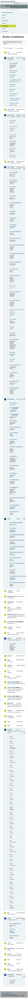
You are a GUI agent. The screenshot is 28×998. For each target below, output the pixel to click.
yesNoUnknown (14, 388)
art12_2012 (10, 58)
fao (8, 632)
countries (14, 134)
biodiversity (10, 399)
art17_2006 (10, 115)
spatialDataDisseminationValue (14, 576)
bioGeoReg (14, 180)
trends (13, 155)
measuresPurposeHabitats (14, 245)
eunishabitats (14, 432)
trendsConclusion (14, 365)
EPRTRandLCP (11, 614)
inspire (9, 710)
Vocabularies (5, 26)
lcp (8, 912)
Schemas (4, 23)
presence (14, 84)
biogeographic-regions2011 (14, 415)
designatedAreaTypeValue (14, 534)
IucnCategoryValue (14, 557)
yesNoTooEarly (14, 381)
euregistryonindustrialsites (11, 621)
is (12, 831)
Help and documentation (7, 12)
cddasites (14, 528)
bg (12, 756)
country (13, 980)
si (12, 891)
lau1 (8, 721)
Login (16, 3)
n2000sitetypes (14, 479)
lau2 (8, 725)
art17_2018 (10, 167)
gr (12, 812)
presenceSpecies (14, 300)
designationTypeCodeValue (14, 546)
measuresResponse (14, 262)
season (13, 89)
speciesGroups (14, 935)
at (12, 741)
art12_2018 (10, 109)
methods (14, 141)
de (12, 774)
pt (12, 873)
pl (12, 868)
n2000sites (14, 473)
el (12, 788)
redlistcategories (14, 505)
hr (12, 817)
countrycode (14, 63)
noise (9, 943)
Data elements (5, 20)
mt (12, 859)
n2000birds (14, 456)
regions (13, 569)
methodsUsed (14, 268)
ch (12, 760)
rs (12, 882)
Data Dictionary (13, 9)
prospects (14, 319)
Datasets (4, 15)
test (8, 959)
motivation (14, 439)
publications (11, 948)
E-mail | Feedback (6, 993)
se (12, 887)
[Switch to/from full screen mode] (19, 3)
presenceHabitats (14, 291)
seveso (9, 954)
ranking (13, 332)
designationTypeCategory (14, 540)
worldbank (10, 974)
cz (12, 770)
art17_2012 (10, 161)
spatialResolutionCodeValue (14, 582)
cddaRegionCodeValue (14, 522)
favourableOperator (14, 202)
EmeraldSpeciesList (14, 427)
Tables (3, 18)
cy (12, 765)
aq (8, 52)
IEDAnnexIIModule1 (11, 682)
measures (14, 224)
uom (8, 963)
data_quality (14, 70)
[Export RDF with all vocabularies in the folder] (24, 60)
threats (13, 352)
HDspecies (14, 218)
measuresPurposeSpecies (14, 253)
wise (8, 969)
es (12, 793)
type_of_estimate (14, 98)
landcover (10, 716)
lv (12, 854)
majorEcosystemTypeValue (14, 563)
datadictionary (11, 596)
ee (12, 783)
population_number (14, 80)
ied (8, 676)
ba (12, 745)
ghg (8, 659)
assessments (14, 172)
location (14, 75)
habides (9, 665)
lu (12, 849)
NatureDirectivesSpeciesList (14, 497)
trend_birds (14, 93)
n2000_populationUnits (14, 446)
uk (12, 905)
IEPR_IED (10, 703)
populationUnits (14, 275)
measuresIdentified (14, 231)
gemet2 (9, 655)
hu (12, 821)
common (10, 590)
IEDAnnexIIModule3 (11, 687)
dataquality (14, 420)
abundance (14, 403)
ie (12, 826)
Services (4, 28)
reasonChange (14, 339)
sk (12, 896)
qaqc (13, 326)
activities (14, 120)
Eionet (8, 9)
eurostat (9, 627)
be (12, 751)
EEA (8, 1)
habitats (13, 211)
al (12, 736)
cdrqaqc (14, 186)
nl (12, 863)
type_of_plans (14, 103)
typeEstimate (14, 372)
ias (8, 671)
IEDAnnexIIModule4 (11, 696)
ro (12, 877)
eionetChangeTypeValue (14, 552)
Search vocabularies (9, 48)
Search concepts (20, 48)
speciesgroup (14, 511)
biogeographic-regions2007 (14, 408)
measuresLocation (14, 238)
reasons (13, 148)
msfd (8, 918)
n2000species (14, 487)
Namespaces (5, 31)
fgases (9, 638)
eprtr (8, 607)
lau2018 (9, 729)
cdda (8, 518)
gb (12, 807)
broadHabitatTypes (14, 923)
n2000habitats (14, 465)
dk (12, 779)
